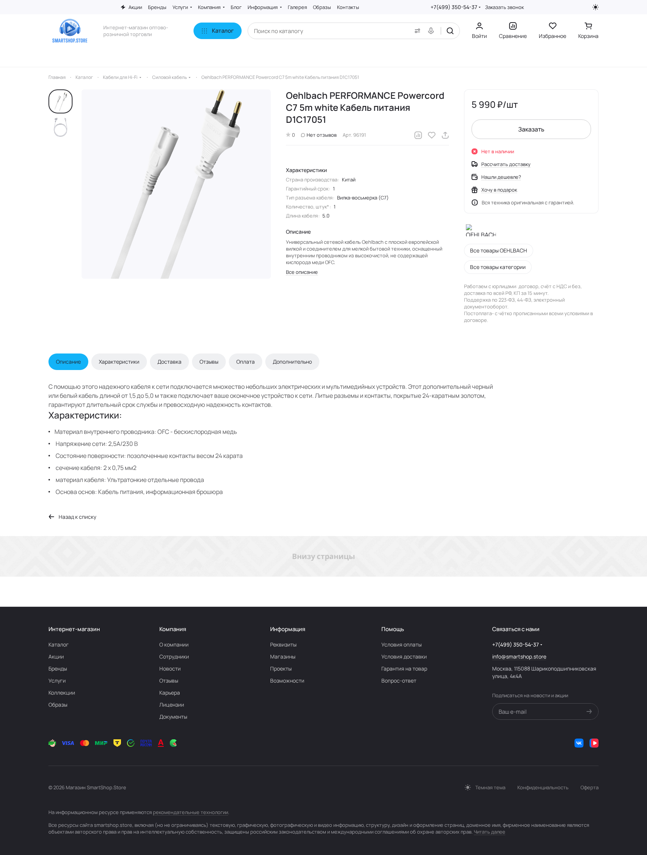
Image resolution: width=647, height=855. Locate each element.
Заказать (531, 129)
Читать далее (489, 831)
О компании (174, 644)
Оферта (589, 787)
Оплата (245, 361)
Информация (287, 629)
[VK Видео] (594, 743)
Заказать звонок (504, 7)
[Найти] (450, 31)
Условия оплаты (401, 644)
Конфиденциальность (542, 787)
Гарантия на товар (404, 668)
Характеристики (119, 361)
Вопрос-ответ (398, 680)
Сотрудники (174, 656)
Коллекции (61, 692)
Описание (68, 361)
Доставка (169, 361)
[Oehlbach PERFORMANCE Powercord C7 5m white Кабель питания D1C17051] (176, 184)
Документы (173, 716)
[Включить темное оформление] (596, 7)
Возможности (287, 680)
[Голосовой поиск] (432, 31)
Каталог (58, 644)
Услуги (57, 680)
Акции (56, 656)
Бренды (57, 668)
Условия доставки (404, 656)
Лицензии (171, 704)
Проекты (281, 668)
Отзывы (209, 361)
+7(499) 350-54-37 (454, 7)
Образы (57, 704)
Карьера (169, 692)
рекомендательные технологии (190, 812)
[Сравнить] (418, 135)
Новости (170, 668)
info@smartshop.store (519, 656)
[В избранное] (431, 135)
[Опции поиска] (416, 31)
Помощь (392, 629)
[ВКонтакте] (579, 743)
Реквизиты (283, 644)
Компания (172, 629)
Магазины (282, 656)
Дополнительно (292, 361)
